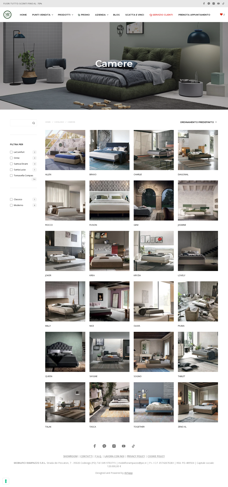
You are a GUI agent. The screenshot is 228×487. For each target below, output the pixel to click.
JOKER (48, 275)
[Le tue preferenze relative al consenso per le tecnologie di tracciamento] (6, 481)
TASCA (92, 426)
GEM (136, 224)
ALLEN (48, 174)
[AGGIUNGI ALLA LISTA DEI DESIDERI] (65, 165)
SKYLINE (93, 376)
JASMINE (182, 224)
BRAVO (92, 174)
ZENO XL (182, 426)
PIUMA (181, 325)
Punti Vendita (41, 14)
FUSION (93, 224)
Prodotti (64, 14)
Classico (18, 199)
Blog (116, 14)
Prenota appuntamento (194, 14)
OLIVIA (137, 325)
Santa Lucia (20, 169)
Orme (17, 157)
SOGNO (138, 376)
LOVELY (181, 275)
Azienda (100, 14)
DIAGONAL (183, 174)
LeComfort (19, 152)
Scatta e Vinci (134, 14)
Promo (85, 14)
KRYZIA (137, 275)
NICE (91, 325)
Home (23, 14)
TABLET (181, 376)
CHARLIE (138, 174)
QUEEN (48, 376)
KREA (92, 275)
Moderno (18, 205)
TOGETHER (139, 426)
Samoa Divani (21, 163)
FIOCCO (49, 224)
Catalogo (59, 122)
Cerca (33, 123)
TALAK (48, 426)
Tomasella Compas (23, 175)
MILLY (48, 325)
